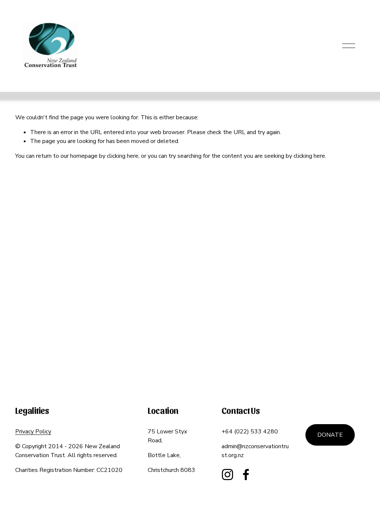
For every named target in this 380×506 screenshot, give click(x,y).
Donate (330, 435)
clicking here (122, 156)
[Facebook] (246, 474)
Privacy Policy (33, 431)
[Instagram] (227, 474)
